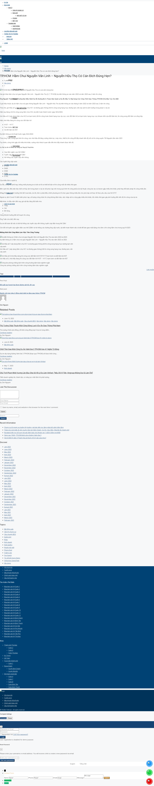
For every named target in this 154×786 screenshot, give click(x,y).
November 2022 (9, 468)
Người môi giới (9, 547)
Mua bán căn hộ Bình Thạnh (13, 623)
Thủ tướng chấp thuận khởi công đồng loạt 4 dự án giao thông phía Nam (30, 326)
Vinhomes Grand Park (11, 561)
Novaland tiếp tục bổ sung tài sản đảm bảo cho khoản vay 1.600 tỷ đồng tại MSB (32, 433)
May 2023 (7, 452)
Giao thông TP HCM (7, 276)
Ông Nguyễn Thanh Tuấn (61, 276)
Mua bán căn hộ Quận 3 (12, 592)
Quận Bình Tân (13, 684)
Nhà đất (15, 13)
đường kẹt (7, 537)
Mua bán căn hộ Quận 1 (12, 586)
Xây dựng (7, 68)
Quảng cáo (8, 553)
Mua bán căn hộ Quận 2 (12, 589)
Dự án (6, 2)
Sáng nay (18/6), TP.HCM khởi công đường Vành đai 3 (22, 435)
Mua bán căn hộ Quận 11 (12, 613)
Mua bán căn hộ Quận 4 (12, 594)
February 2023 (9, 460)
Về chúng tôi (8, 567)
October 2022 (9, 470)
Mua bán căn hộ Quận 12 (12, 615)
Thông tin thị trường (11, 34)
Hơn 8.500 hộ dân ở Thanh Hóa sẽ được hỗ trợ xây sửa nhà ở (25, 438)
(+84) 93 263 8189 (9, 204)
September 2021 (10, 504)
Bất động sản (8, 321)
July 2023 (7, 447)
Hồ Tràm (7, 658)
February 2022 (9, 491)
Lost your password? (20, 734)
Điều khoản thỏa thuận (11, 573)
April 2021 (7, 515)
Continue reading (6, 333)
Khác (6, 540)
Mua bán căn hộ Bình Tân (12, 620)
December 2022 (10, 465)
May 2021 (7, 512)
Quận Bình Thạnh (14, 687)
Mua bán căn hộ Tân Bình (12, 631)
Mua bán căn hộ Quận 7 (12, 602)
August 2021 (8, 507)
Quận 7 (10, 679)
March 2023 (8, 457)
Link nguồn (150, 270)
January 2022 (8, 494)
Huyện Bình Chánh (14, 669)
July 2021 (7, 510)
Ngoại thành (8, 666)
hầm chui (17, 276)
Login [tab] (6, 722)
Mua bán (7, 5)
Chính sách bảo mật (10, 575)
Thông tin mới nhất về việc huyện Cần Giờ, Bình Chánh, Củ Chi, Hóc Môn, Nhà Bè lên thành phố (36, 430)
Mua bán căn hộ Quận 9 (12, 607)
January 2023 (8, 463)
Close (10, 718)
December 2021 (10, 497)
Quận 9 (10, 650)
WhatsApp (7, 780)
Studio (15, 18)
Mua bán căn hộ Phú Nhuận (13, 628)
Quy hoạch (8, 555)
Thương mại (12, 23)
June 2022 (7, 481)
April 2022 (7, 486)
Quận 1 (10, 663)
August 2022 (8, 476)
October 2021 (9, 502)
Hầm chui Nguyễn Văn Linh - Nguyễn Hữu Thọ (36, 276)
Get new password (7, 760)
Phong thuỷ (8, 550)
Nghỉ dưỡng (8, 545)
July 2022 (7, 478)
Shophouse (16, 28)
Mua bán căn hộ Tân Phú (12, 634)
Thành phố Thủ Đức (10, 645)
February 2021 (9, 520)
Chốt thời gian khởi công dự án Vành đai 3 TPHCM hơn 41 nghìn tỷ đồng (29, 349)
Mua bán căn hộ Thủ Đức (12, 636)
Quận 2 (10, 648)
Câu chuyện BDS (30, 321)
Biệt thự (15, 21)
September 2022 (10, 473)
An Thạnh (7, 655)
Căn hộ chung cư (18, 10)
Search (3, 418)
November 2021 (9, 499)
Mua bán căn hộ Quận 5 (12, 597)
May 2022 (7, 483)
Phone (6, 783)
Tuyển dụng (8, 570)
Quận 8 (10, 682)
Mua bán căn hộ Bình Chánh (13, 618)
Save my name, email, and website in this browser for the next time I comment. (30, 407)
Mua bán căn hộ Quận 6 (12, 600)
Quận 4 (10, 676)
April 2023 (7, 455)
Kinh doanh (8, 368)
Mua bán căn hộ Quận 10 (12, 610)
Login (6, 43)
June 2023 (7, 449)
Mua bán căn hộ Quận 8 (12, 605)
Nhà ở (10, 7)
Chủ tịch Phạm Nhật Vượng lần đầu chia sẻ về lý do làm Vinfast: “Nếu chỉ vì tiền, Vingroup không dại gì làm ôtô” (46, 373)
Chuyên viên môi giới (10, 31)
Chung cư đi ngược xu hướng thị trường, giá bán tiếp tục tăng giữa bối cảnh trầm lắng (34, 427)
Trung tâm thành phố (11, 661)
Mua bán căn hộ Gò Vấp (12, 626)
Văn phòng (16, 26)
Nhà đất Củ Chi (21, 15)
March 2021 (8, 518)
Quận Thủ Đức (13, 653)
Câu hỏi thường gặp (10, 578)
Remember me (7, 734)
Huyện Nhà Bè (13, 671)
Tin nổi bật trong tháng (12, 558)
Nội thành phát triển (10, 674)
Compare (3, 718)
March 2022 (8, 489)
